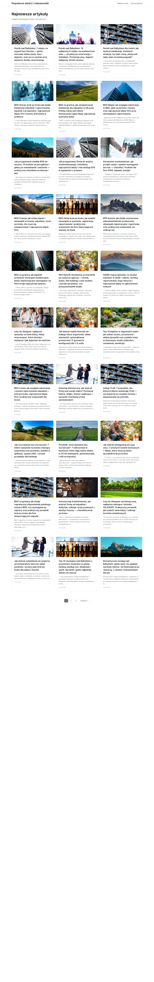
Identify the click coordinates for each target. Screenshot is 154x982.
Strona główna (136, 3)
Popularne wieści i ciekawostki (30, 3)
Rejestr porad (123, 3)
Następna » (84, 601)
